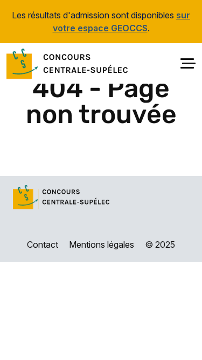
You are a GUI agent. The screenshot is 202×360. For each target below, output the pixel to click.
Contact (42, 244)
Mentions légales (101, 244)
